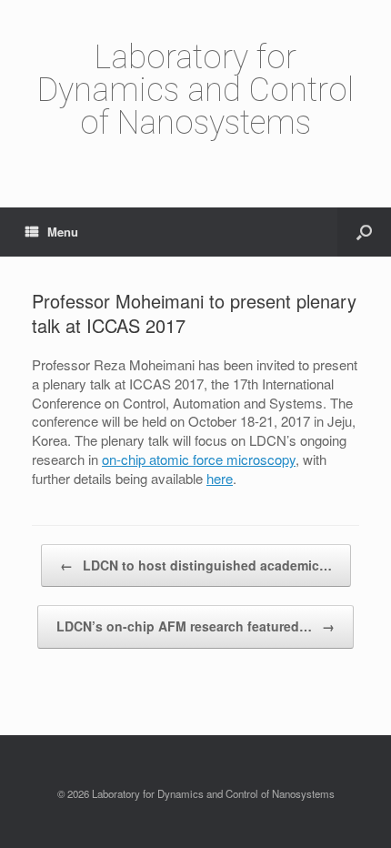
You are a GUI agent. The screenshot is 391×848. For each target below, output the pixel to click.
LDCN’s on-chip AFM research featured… (195, 626)
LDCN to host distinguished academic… (196, 565)
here (219, 478)
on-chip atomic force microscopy (199, 459)
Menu (62, 231)
